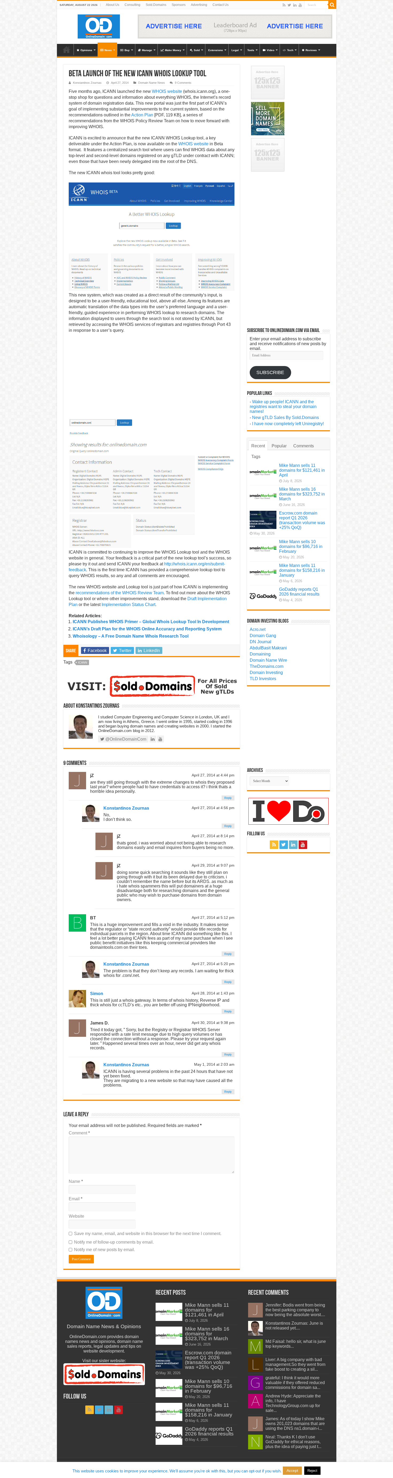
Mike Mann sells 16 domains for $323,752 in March (302, 494)
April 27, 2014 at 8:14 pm (213, 836)
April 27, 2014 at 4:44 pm (213, 775)
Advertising (199, 5)
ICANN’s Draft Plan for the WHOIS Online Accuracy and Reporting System (147, 629)
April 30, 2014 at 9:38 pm (213, 1023)
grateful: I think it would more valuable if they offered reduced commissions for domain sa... (295, 1383)
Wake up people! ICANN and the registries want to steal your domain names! (283, 406)
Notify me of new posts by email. (104, 1249)
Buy (127, 50)
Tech (290, 50)
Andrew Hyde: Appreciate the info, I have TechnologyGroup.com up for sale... (293, 1403)
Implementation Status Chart (128, 604)
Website (76, 1216)
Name (76, 1181)
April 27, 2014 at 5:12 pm (213, 918)
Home (67, 49)
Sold (197, 50)
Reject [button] (312, 1471)
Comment (79, 1133)
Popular (279, 446)
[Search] (332, 5)
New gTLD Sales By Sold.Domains (285, 417)
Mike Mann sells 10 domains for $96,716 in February (300, 546)
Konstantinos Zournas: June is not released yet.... (294, 1325)
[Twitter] (289, 5)
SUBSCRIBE (270, 372)
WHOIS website (167, 91)
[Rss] (284, 5)
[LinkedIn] (295, 5)
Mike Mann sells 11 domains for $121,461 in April (302, 470)
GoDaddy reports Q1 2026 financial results (299, 591)
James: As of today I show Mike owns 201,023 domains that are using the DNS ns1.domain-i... (295, 1423)
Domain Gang (263, 635)
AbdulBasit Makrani (268, 648)
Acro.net (257, 629)
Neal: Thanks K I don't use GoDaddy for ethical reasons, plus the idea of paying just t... (293, 1442)
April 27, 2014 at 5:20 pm (213, 964)
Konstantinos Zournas (87, 82)
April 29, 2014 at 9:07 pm (213, 865)
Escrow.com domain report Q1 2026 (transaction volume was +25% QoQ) (302, 520)
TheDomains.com (266, 666)
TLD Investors (263, 678)
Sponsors (179, 5)
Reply (228, 797)
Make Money (173, 50)
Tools (250, 50)
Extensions (215, 50)
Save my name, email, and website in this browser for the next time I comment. (147, 1233)
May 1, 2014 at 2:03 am (214, 1064)
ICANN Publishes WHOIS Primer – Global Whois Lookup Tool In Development (151, 621)
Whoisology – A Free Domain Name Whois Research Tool (130, 636)
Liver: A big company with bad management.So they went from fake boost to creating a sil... (295, 1364)
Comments (303, 446)
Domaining (260, 654)
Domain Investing (266, 672)
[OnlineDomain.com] (99, 25)
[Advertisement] (151, 376)
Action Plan (142, 115)
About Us (112, 5)
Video (270, 50)
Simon (96, 993)
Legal (235, 50)
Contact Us (221, 5)
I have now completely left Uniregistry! (288, 423)
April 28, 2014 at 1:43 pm (213, 993)
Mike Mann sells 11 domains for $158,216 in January (302, 570)
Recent (258, 446)
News (108, 50)
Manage (147, 50)
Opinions (86, 50)
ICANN (82, 662)
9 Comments (183, 82)
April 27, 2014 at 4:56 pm (213, 808)
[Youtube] (300, 5)
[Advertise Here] (235, 26)
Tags (255, 456)
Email (75, 1199)
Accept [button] (292, 1470)
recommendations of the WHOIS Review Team (120, 593)
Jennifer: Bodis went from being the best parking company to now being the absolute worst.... (295, 1310)
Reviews (311, 50)
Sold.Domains (156, 5)
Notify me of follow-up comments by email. (114, 1242)
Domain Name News (151, 82)
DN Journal (260, 641)
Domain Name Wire (268, 660)
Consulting (132, 5)
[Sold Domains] (151, 685)
